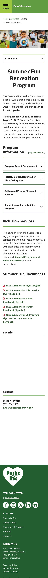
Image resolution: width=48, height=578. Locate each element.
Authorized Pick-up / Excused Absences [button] (20, 192)
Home (5, 18)
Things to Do (9, 522)
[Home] (22, 6)
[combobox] (24, 58)
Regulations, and (10, 568)
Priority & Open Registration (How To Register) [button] (20, 178)
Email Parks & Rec (11, 557)
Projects (7, 535)
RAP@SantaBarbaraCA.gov (18, 407)
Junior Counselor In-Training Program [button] (20, 206)
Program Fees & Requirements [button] (21, 166)
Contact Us (10, 544)
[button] (6, 6)
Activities (14, 18)
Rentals (7, 531)
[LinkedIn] (28, 505)
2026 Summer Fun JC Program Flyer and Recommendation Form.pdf (21, 318)
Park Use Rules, (10, 565)
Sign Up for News (11, 497)
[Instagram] (13, 505)
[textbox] (24, 58)
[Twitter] (21, 505)
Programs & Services (13, 526)
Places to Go (9, 518)
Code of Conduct (11, 571)
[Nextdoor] (35, 505)
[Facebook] (6, 505)
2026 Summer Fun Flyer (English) (23, 285)
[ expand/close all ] (36, 152)
